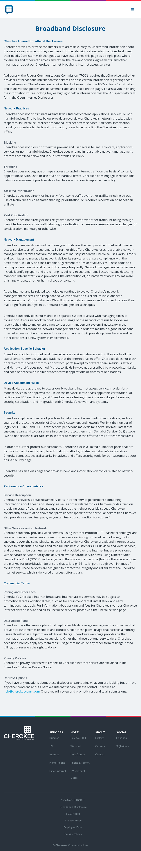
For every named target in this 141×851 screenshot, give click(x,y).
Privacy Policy (73, 820)
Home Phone (57, 762)
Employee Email (73, 827)
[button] (132, 9)
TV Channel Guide (77, 774)
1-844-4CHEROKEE (73, 800)
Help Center (77, 754)
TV (51, 746)
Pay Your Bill (78, 737)
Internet (54, 754)
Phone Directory (80, 762)
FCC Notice (73, 813)
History (99, 737)
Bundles (54, 737)
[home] (9, 10)
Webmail (75, 746)
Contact (100, 754)
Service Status (73, 834)
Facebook (122, 737)
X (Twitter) (122, 746)
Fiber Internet (57, 770)
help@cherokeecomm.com (22, 691)
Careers (100, 746)
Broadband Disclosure (73, 806)
